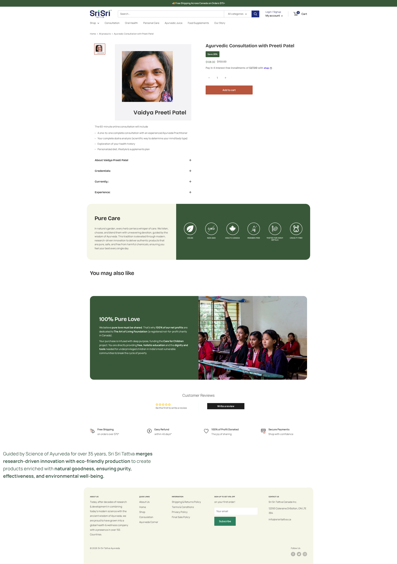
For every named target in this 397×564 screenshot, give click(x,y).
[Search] (255, 14)
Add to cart (229, 90)
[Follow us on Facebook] (293, 554)
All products (105, 33)
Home (93, 33)
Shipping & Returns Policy (186, 502)
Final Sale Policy (181, 517)
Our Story (219, 23)
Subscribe (225, 521)
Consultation (112, 23)
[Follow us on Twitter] (299, 554)
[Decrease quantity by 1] (209, 78)
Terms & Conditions (183, 507)
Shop (93, 23)
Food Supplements (198, 23)
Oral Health (131, 23)
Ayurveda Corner (148, 522)
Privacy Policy (179, 512)
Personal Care (151, 23)
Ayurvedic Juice (173, 23)
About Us (144, 502)
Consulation (146, 517)
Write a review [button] (225, 406)
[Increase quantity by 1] (225, 78)
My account (272, 15)
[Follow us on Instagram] (305, 554)
